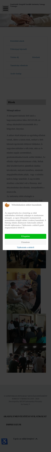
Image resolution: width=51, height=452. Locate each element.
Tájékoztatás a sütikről (25, 247)
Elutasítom (25, 242)
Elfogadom (25, 236)
